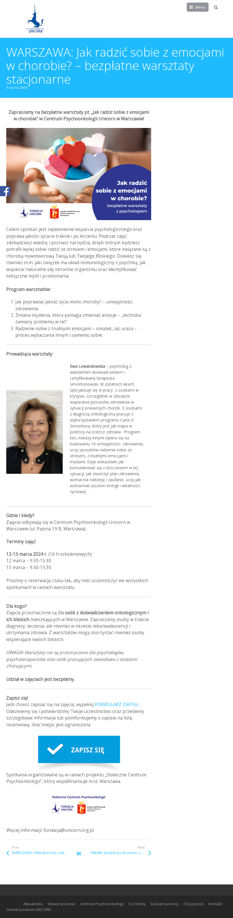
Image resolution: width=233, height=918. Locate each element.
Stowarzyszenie (61, 903)
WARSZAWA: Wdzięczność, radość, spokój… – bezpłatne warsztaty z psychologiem (45, 852)
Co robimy (137, 903)
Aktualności (33, 903)
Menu (200, 7)
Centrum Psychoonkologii (102, 903)
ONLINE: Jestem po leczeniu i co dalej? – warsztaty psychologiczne (120, 852)
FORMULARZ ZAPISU (117, 704)
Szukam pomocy (164, 903)
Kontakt (215, 903)
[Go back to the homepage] (34, 19)
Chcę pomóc (193, 903)
